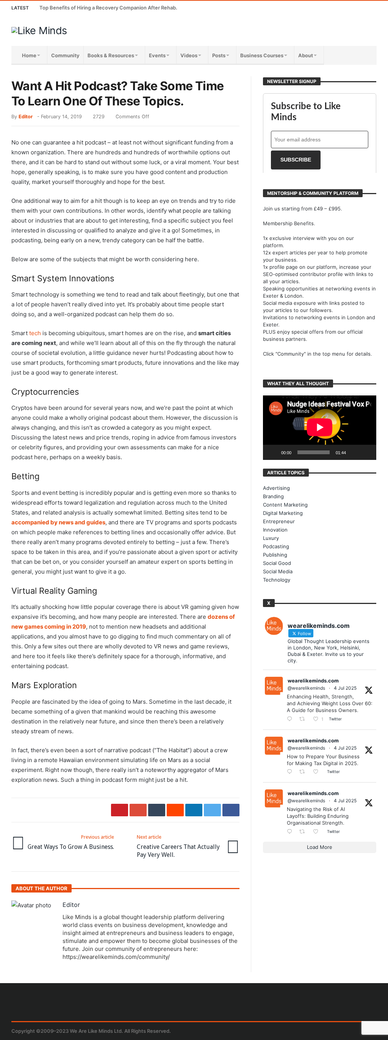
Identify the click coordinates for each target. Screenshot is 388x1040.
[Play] (273, 452)
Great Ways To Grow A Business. (71, 842)
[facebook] (230, 810)
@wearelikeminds (306, 688)
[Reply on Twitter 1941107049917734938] (291, 831)
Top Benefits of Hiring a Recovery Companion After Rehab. (108, 8)
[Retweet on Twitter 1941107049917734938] (304, 831)
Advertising (276, 488)
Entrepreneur (279, 521)
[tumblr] (156, 810)
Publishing (275, 555)
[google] (138, 810)
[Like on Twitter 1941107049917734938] (318, 831)
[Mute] (354, 452)
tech (35, 333)
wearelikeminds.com (313, 681)
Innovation (275, 530)
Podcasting (276, 546)
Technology (276, 580)
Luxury (271, 538)
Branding (273, 496)
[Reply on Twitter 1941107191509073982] (291, 772)
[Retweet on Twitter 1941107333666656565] (304, 719)
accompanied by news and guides (58, 522)
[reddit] (175, 810)
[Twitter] (328, 8)
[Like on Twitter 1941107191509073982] (318, 772)
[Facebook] (314, 8)
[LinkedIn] (342, 8)
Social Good (277, 563)
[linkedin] (193, 810)
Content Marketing (285, 505)
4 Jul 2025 (345, 688)
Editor (26, 116)
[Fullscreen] (366, 452)
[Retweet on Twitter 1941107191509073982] (304, 772)
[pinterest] (119, 810)
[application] (319, 427)
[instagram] (356, 8)
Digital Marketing (283, 513)
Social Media (278, 571)
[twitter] (212, 810)
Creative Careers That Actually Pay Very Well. (178, 846)
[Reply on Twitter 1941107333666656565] (291, 719)
